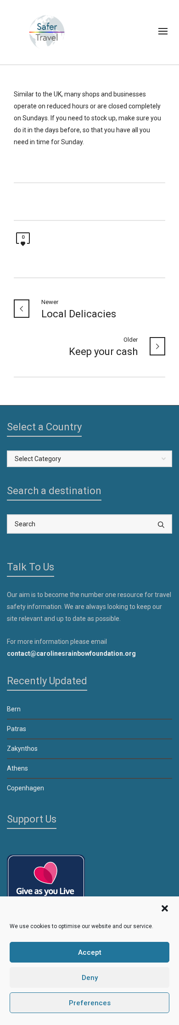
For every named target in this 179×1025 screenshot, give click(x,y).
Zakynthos (22, 748)
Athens (17, 768)
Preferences (90, 1003)
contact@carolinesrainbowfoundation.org (71, 653)
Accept (89, 952)
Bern (14, 709)
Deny (90, 978)
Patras (16, 728)
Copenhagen (25, 788)
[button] (164, 908)
